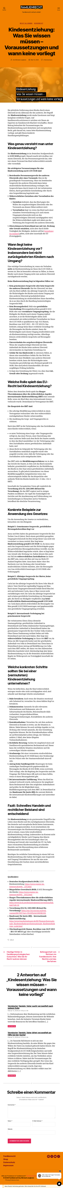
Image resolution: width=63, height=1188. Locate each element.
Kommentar (12, 1105)
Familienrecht (9, 1156)
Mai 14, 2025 (35, 60)
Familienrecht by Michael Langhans (21, 1178)
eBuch (12, 940)
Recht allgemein (26, 23)
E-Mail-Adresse (37, 1121)
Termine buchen (31, 1176)
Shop (5, 1159)
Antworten (11, 1026)
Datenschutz (9, 1162)
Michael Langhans (20, 60)
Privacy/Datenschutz (12, 1180)
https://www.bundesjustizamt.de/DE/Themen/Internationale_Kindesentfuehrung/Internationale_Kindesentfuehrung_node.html (32, 923)
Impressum (8, 1165)
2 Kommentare (47, 60)
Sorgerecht (38, 23)
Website (10, 1129)
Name (10, 1121)
